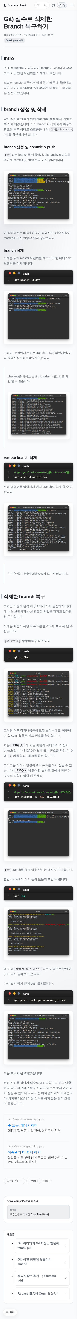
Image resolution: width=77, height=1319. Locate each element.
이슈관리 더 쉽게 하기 (24, 1152)
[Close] (9, 273)
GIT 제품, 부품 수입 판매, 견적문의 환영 (34, 1130)
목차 (12, 1312)
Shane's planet (17, 5)
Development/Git (14, 40)
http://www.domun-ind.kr (22, 1119)
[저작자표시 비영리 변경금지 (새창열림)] (46, 1180)
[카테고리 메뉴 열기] (72, 5)
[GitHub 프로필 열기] (53, 5)
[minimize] (14, 273)
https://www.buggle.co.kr (22, 1146)
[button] (38, 197)
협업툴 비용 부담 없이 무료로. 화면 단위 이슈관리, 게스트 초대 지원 (37, 1159)
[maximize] (18, 273)
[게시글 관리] (21, 1181)
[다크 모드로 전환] (62, 5)
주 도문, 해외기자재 (22, 1125)
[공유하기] (16, 1181)
